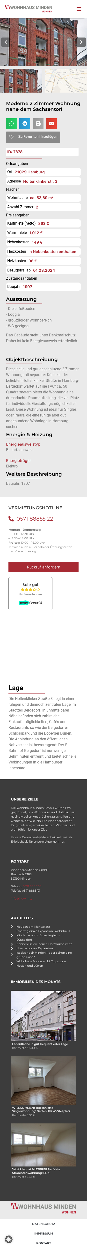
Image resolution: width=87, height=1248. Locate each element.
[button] (80, 9)
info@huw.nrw (21, 898)
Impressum (43, 1233)
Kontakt (43, 1243)
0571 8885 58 (32, 886)
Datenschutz (43, 1224)
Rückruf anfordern (43, 567)
